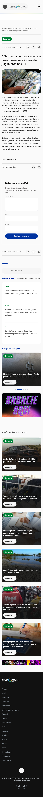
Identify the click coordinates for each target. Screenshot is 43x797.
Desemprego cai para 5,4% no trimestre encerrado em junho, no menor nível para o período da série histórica (19, 644)
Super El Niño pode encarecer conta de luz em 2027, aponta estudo (20, 571)
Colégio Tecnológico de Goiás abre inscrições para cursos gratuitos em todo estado (21, 333)
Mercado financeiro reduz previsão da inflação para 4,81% (21, 375)
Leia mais (8, 382)
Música (4, 739)
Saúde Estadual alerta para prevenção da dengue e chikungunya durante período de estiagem (21, 312)
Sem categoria (7, 752)
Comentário (9, 196)
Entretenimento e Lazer (10, 710)
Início (3, 28)
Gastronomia (6, 723)
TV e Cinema (6, 760)
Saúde (4, 748)
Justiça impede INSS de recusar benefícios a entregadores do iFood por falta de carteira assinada (20, 607)
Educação (5, 702)
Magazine (5, 731)
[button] (15, 389)
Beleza (4, 689)
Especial (5, 714)
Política (4, 744)
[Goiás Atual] (18, 6)
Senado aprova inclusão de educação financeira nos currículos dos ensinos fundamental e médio (17, 533)
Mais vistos (22, 278)
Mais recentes (8, 278)
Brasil (4, 693)
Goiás (7, 287)
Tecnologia (6, 756)
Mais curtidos (35, 278)
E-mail (7, 224)
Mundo (4, 735)
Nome (7, 214)
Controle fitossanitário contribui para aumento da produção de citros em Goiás (21, 292)
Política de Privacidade (21, 781)
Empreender (6, 706)
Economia (9, 28)
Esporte (4, 718)
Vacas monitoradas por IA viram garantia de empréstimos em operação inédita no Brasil (20, 497)
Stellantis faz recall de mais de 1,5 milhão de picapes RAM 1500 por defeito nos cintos (20, 460)
